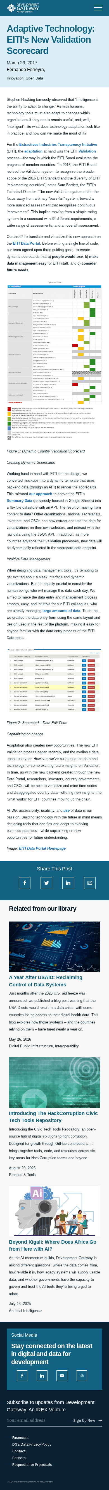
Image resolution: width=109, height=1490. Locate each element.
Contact (18, 1451)
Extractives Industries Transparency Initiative (58, 144)
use (66, 810)
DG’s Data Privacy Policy (31, 1444)
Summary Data (19, 501)
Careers (19, 1458)
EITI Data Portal (26, 243)
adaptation (33, 151)
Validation (87, 151)
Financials (20, 1438)
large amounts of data (61, 611)
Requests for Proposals (32, 1464)
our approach (40, 494)
